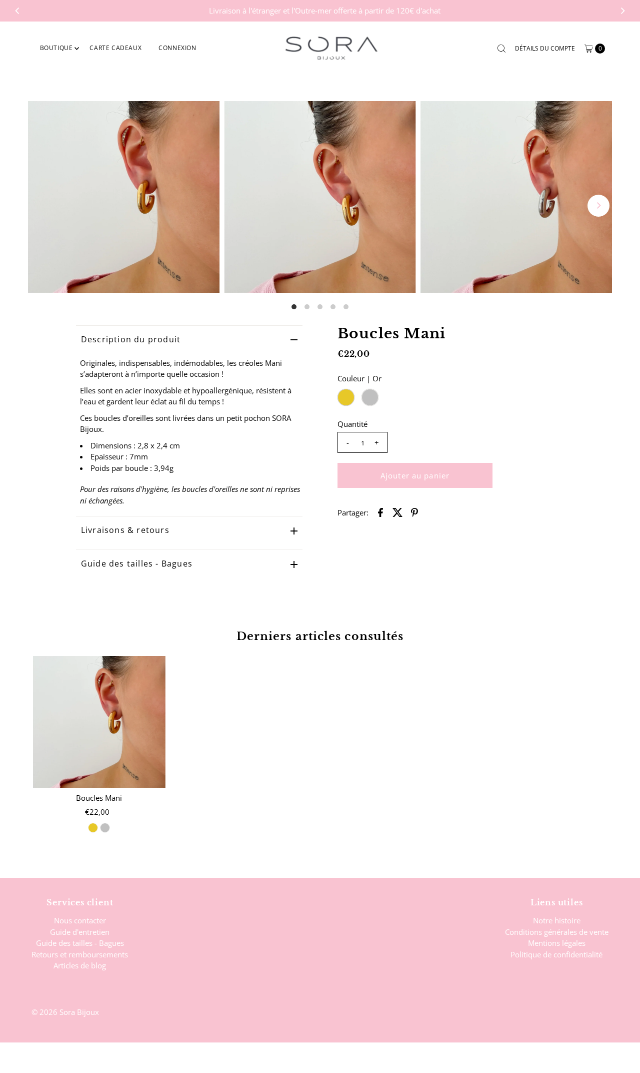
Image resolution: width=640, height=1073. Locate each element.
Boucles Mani (99, 798)
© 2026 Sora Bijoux (65, 1012)
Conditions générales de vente (556, 932)
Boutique (56, 48)
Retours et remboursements (80, 954)
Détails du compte (545, 48)
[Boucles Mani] (99, 722)
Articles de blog (80, 965)
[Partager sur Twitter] (397, 511)
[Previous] (18, 11)
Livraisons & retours (125, 529)
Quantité (353, 424)
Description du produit (130, 339)
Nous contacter (80, 920)
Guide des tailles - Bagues (136, 563)
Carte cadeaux (116, 48)
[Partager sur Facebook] (380, 511)
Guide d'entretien (80, 932)
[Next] (622, 11)
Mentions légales (557, 943)
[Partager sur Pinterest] (414, 511)
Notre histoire (556, 920)
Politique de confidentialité (556, 954)
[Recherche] (501, 48)
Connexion (177, 48)
